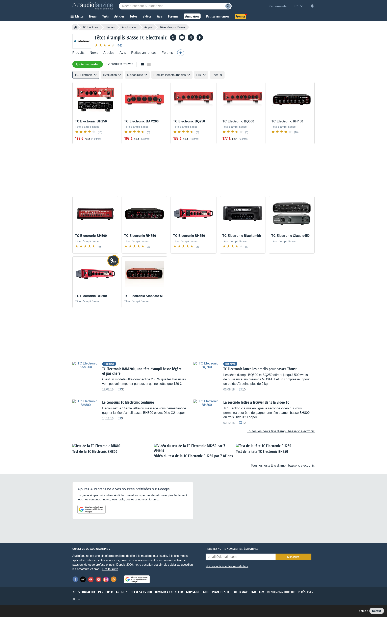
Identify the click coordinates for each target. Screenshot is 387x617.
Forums (167, 52)
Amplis (148, 27)
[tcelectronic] (182, 37)
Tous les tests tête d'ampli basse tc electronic (283, 465)
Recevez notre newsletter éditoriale (232, 549)
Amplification (129, 27)
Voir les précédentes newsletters (227, 566)
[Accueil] (75, 27)
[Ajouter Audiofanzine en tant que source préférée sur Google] (91, 509)
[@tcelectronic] (191, 37)
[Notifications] (312, 6)
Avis (123, 52)
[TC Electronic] (81, 41)
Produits (78, 52)
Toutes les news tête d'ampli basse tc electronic (281, 431)
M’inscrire (293, 556)
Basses (110, 27)
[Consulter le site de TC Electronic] (173, 37)
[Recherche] (228, 6)
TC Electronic (91, 27)
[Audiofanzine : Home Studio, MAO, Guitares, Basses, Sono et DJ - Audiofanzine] (92, 6)
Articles (108, 52)
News (94, 52)
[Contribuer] (180, 53)
